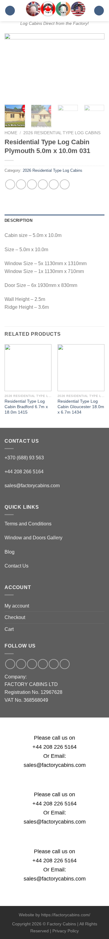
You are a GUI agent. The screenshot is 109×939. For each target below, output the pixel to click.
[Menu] (10, 11)
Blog (10, 551)
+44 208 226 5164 (54, 747)
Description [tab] (18, 220)
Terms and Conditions (28, 523)
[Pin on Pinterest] (54, 184)
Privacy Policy (65, 930)
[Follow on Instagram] (21, 664)
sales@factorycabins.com (32, 485)
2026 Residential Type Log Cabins (62, 133)
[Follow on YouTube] (65, 664)
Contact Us (16, 565)
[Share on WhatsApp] (10, 184)
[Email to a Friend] (43, 184)
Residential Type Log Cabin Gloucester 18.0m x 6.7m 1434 (81, 406)
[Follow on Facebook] (10, 664)
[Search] (99, 11)
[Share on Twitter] (32, 184)
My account (17, 605)
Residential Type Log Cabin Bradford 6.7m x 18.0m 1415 (26, 406)
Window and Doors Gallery (33, 537)
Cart (9, 629)
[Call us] (43, 664)
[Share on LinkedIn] (65, 184)
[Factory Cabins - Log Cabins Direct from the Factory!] (54, 9)
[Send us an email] (32, 664)
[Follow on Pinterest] (54, 664)
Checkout (15, 617)
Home (11, 133)
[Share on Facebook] (21, 184)
